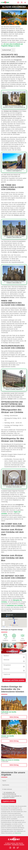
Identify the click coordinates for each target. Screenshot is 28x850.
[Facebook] (10, 847)
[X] (18, 847)
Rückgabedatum (7, 665)
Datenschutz (18, 833)
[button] (14, 707)
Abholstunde (6, 659)
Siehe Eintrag (14, 717)
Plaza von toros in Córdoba (10, 760)
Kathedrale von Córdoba (15, 605)
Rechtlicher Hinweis (18, 844)
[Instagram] (14, 847)
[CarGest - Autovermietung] (5, 4)
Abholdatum (6, 655)
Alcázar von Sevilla (7, 736)
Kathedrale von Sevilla (8, 712)
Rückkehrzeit (6, 669)
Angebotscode (7, 674)
